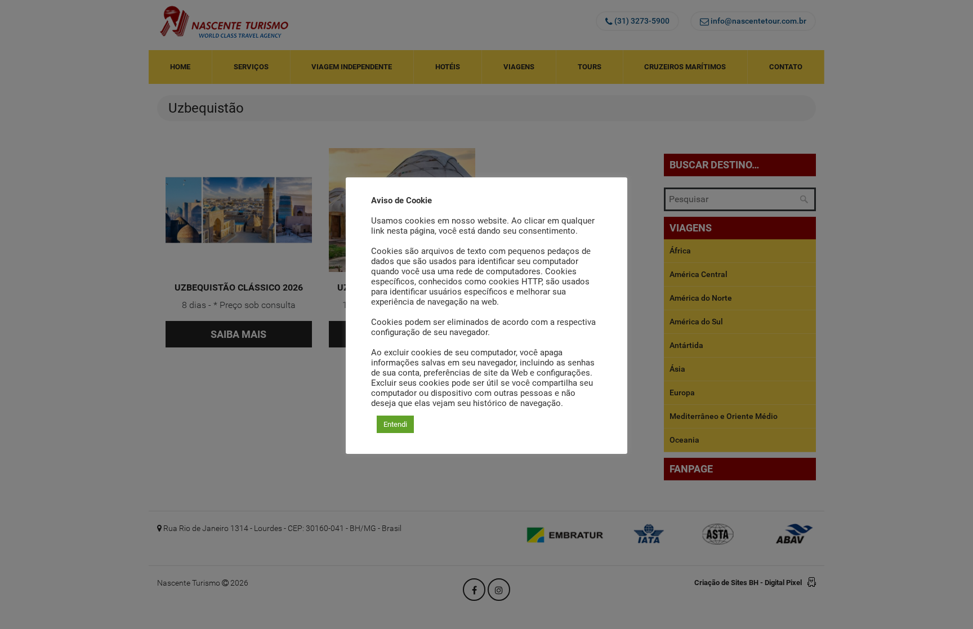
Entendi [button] (395, 424)
